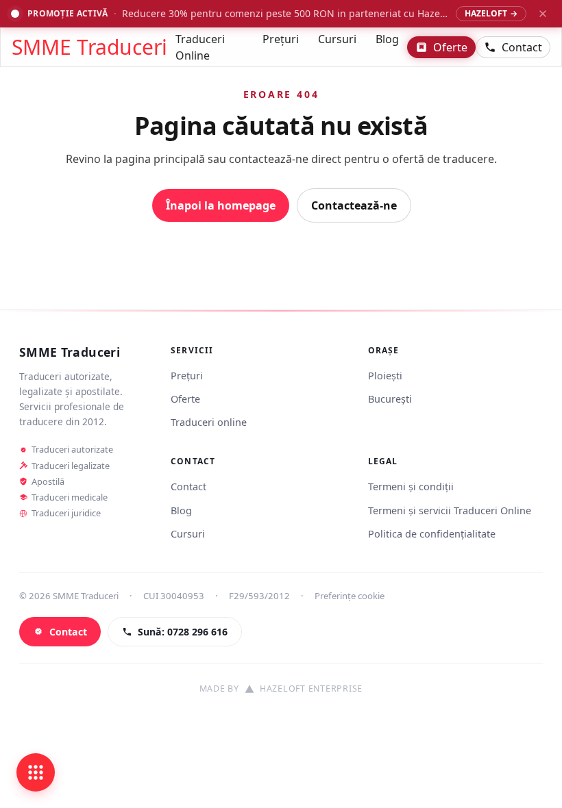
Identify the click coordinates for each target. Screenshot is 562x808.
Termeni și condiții (411, 486)
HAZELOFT (491, 13)
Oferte (450, 47)
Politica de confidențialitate (432, 533)
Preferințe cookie (349, 596)
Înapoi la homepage (221, 205)
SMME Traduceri (89, 47)
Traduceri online (209, 422)
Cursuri (337, 39)
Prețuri (280, 39)
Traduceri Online (200, 47)
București (390, 398)
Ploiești (385, 375)
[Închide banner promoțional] (543, 13)
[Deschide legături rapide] (35, 772)
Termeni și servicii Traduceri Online (449, 510)
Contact (522, 47)
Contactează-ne (354, 205)
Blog (387, 39)
